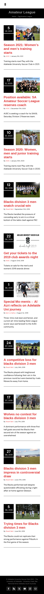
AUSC (8, 56)
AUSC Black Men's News (28, 36)
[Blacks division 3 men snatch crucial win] (28, 189)
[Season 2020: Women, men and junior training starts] (28, 137)
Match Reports (32, 197)
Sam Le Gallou (11, 313)
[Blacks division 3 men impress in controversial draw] (28, 456)
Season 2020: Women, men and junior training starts (21, 153)
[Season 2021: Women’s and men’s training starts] (28, 32)
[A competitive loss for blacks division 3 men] (28, 347)
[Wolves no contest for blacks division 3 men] (28, 402)
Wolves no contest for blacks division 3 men (25, 395)
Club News (22, 197)
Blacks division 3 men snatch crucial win (20, 204)
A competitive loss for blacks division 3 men (25, 340)
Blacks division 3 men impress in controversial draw (22, 472)
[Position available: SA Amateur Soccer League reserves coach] (28, 85)
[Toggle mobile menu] (39, 3)
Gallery (31, 340)
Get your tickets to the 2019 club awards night (21, 255)
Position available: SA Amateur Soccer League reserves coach (22, 101)
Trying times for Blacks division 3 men (21, 526)
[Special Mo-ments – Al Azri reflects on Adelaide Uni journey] (28, 289)
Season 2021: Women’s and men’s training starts (21, 49)
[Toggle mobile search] (34, 3)
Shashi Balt (9, 209)
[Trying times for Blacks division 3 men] (28, 511)
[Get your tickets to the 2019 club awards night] (28, 241)
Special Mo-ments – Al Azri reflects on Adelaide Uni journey (22, 305)
